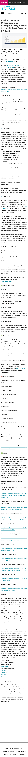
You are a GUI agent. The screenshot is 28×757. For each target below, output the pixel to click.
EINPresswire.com (10, 61)
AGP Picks (4, 2)
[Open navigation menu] (2, 13)
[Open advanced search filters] (22, 13)
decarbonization (20, 368)
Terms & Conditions (20, 751)
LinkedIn (3, 670)
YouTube (3, 674)
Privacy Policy (21, 754)
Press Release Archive (16, 748)
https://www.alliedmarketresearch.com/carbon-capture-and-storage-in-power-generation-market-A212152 (14, 495)
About (7, 748)
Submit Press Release (8, 751)
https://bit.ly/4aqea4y (7, 281)
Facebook (4, 672)
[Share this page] (26, 13)
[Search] (18, 13)
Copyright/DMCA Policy (9, 754)
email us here (5, 666)
